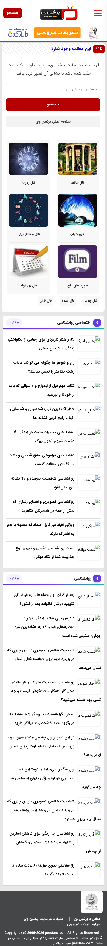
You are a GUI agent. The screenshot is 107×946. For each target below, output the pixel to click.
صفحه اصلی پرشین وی (53, 121)
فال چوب (91, 300)
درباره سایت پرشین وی (83, 924)
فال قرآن (46, 300)
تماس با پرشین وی (86, 918)
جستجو (12, 13)
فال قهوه (68, 300)
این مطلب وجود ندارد (76, 48)
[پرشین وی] (58, 13)
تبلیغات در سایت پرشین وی (43, 918)
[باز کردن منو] (98, 13)
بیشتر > (14, 322)
